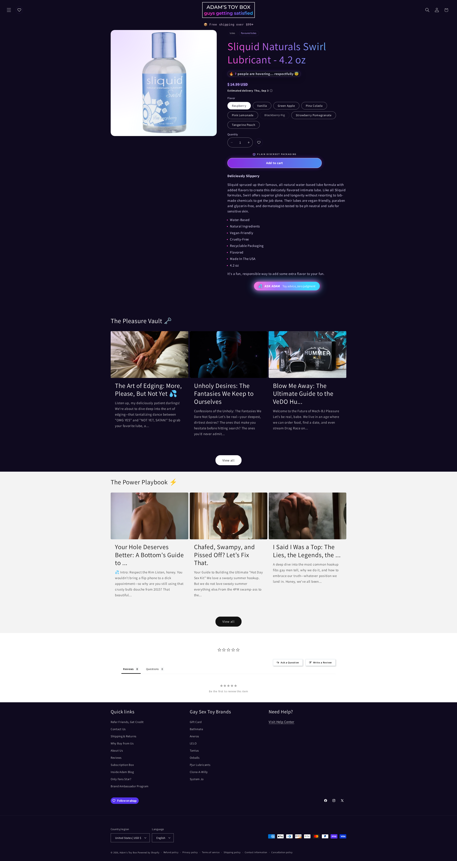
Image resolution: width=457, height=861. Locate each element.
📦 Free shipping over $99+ (228, 24)
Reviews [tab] (128, 669)
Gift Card (196, 722)
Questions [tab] (152, 669)
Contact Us (118, 729)
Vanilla (262, 106)
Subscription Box (122, 765)
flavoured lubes (248, 33)
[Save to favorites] (259, 142)
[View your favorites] (19, 10)
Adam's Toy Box (128, 852)
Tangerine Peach (243, 125)
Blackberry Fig (276, 116)
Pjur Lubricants (200, 765)
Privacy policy (190, 852)
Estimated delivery (248, 90)
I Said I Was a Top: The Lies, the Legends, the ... (307, 551)
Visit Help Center (281, 721)
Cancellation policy (282, 852)
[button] (9, 10)
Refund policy (171, 852)
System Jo (197, 779)
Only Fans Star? (121, 779)
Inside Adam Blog (122, 772)
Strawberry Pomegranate (314, 115)
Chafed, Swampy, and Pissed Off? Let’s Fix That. (224, 555)
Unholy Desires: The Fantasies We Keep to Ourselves (224, 394)
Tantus (194, 750)
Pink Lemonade (243, 115)
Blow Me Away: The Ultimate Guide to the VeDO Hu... (303, 394)
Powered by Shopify (148, 852)
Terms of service (210, 852)
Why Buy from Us (122, 743)
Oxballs (195, 758)
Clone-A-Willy (199, 772)
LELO (193, 743)
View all (228, 460)
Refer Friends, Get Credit (127, 722)
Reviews (116, 758)
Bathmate (196, 729)
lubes (232, 33)
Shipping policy (232, 852)
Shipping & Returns (123, 736)
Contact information (256, 852)
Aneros (194, 736)
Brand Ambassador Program (129, 786)
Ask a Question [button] (290, 662)
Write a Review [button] (322, 662)
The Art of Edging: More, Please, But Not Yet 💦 (148, 390)
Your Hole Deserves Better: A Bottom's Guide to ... (149, 555)
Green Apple (286, 106)
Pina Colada (314, 106)
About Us (117, 750)
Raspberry (239, 106)
